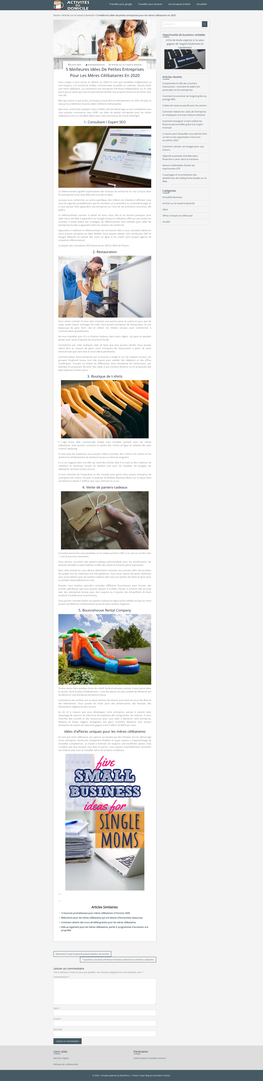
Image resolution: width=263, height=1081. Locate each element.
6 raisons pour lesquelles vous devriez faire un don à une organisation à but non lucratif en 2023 (184, 137)
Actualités (202, 4)
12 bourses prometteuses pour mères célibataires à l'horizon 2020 (95, 913)
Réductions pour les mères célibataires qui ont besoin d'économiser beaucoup (102, 917)
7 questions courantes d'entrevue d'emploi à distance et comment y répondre (118, 959)
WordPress (125, 1075)
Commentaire (61, 976)
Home (56, 15)
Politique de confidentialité (65, 1064)
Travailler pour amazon (150, 4)
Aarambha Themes (161, 1075)
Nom (56, 1008)
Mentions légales (61, 1058)
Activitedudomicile (96, 64)
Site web (57, 1029)
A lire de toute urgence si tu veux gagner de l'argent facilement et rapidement (185, 43)
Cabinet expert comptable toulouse (150, 1058)
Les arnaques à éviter (179, 4)
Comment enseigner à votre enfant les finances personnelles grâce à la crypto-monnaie (182, 124)
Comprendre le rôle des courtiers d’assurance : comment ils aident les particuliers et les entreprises (181, 86)
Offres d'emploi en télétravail (177, 215)
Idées (165, 209)
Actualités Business (172, 197)
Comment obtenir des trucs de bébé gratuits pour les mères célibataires (98, 922)
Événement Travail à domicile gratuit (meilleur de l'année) (82, 954)
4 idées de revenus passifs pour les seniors (184, 105)
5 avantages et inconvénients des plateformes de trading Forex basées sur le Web (184, 178)
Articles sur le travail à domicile (78, 15)
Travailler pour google (120, 4)
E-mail (57, 1018)
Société (166, 221)
